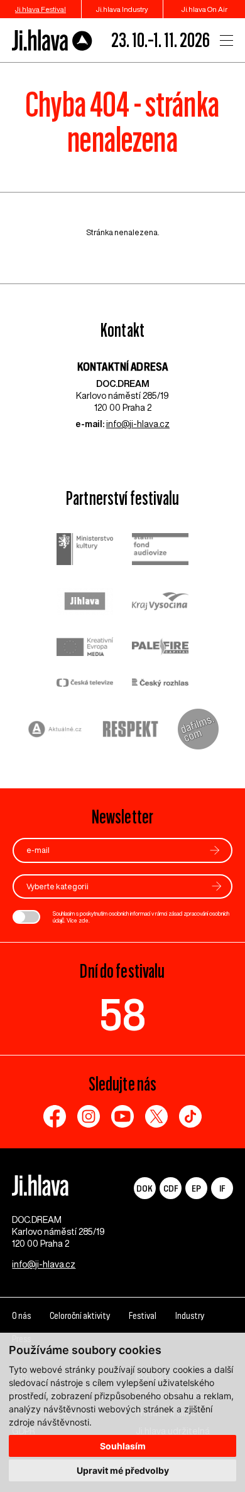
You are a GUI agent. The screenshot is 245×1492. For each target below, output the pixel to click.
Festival (142, 1315)
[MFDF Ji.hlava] (52, 40)
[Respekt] (130, 731)
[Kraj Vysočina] (160, 602)
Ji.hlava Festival (40, 9)
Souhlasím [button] (123, 1446)
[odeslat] (215, 850)
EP (196, 1188)
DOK (144, 1188)
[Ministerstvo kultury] (85, 551)
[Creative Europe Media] (85, 648)
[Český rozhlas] (160, 684)
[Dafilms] (198, 731)
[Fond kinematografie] (160, 550)
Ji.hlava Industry (122, 9)
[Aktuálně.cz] (55, 731)
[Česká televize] (85, 684)
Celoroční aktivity (80, 1315)
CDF (170, 1188)
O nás (21, 1315)
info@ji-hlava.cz (138, 424)
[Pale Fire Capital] (160, 648)
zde (84, 920)
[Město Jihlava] (85, 602)
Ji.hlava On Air (204, 9)
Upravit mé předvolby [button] (123, 1470)
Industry (189, 1315)
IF (222, 1188)
